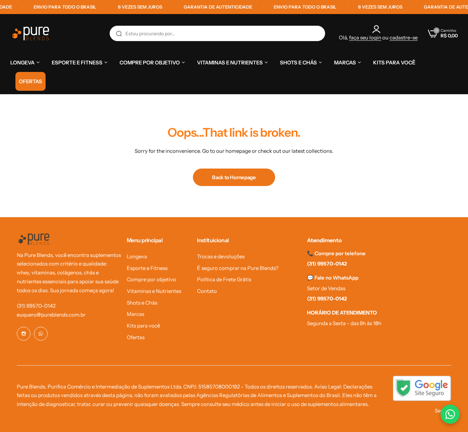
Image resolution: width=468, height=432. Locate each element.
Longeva (137, 256)
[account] (378, 29)
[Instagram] (23, 334)
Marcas (135, 314)
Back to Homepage (234, 177)
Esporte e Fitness (147, 268)
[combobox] (217, 33)
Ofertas (136, 337)
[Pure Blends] (30, 33)
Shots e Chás (142, 302)
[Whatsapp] (41, 334)
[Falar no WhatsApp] (450, 414)
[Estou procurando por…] (118, 33)
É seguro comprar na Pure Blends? (238, 268)
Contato (207, 291)
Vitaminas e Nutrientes (154, 291)
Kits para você (143, 325)
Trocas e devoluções (221, 256)
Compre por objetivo (151, 279)
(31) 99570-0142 (36, 306)
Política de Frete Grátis (224, 279)
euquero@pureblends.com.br (51, 314)
